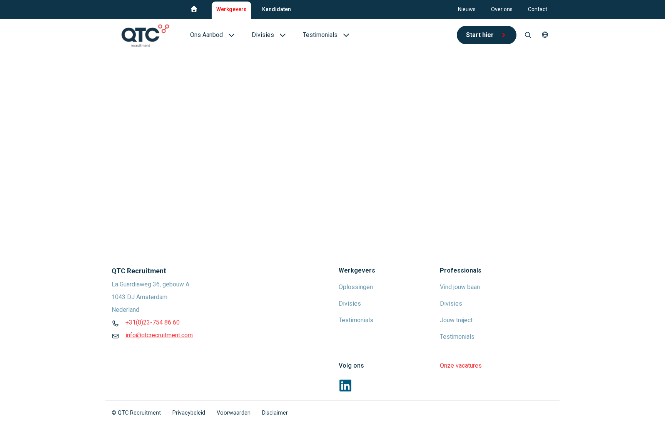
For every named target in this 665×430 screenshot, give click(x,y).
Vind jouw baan (460, 287)
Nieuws (467, 9)
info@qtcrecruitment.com (159, 335)
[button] (544, 35)
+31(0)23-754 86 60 (152, 322)
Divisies (350, 303)
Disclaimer (275, 413)
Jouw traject (456, 320)
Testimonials (356, 320)
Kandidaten (276, 9)
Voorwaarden (234, 413)
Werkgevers (231, 9)
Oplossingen (356, 287)
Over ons (502, 9)
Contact (537, 9)
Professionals (460, 270)
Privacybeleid (188, 413)
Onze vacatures (461, 365)
